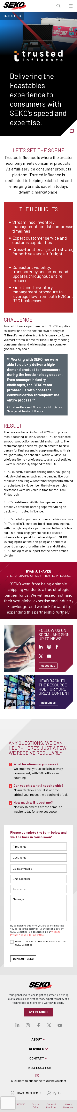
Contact (36, 1058)
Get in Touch (38, 1012)
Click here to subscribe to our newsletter (38, 1081)
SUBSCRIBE (48, 665)
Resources (48, 702)
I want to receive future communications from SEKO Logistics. (40, 943)
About (36, 1039)
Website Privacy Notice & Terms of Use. (35, 933)
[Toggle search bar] (58, 6)
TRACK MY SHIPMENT (30, 1093)
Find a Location (38, 1068)
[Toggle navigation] (70, 6)
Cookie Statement (68, 1105)
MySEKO (58, 1093)
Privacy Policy (35, 1105)
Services (36, 1049)
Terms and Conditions (51, 1105)
